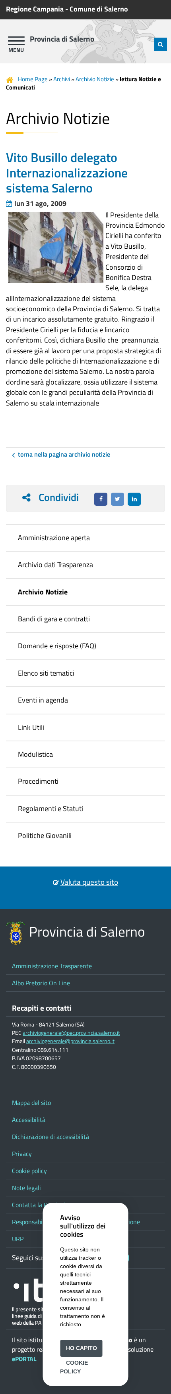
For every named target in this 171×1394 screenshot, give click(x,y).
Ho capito (81, 1348)
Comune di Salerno (99, 9)
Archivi (61, 79)
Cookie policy (29, 1170)
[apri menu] (16, 41)
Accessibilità (28, 1119)
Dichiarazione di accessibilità (50, 1136)
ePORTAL (24, 1359)
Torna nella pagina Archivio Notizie (64, 454)
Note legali (26, 1187)
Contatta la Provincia (40, 1204)
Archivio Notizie (95, 79)
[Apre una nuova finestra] (100, 499)
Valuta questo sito (89, 882)
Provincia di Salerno (62, 39)
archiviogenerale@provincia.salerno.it (70, 1041)
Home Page (33, 79)
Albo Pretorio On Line (41, 983)
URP (17, 1239)
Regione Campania (35, 9)
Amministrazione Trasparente (52, 966)
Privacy (22, 1153)
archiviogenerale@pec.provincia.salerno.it (71, 1032)
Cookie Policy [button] (73, 1367)
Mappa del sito (31, 1102)
